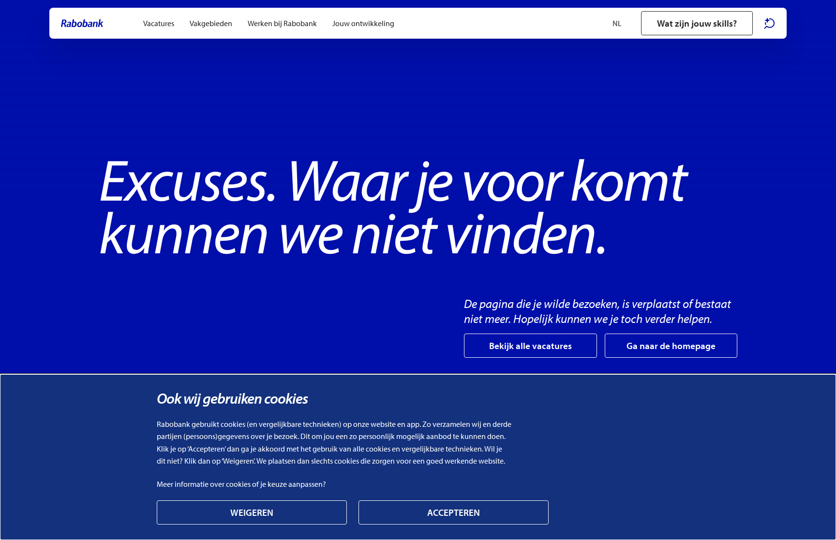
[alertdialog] (418, 457)
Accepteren (453, 512)
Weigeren (251, 512)
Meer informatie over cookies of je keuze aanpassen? (241, 484)
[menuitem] (158, 23)
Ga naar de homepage (671, 345)
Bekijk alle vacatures (530, 345)
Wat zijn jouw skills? (697, 23)
